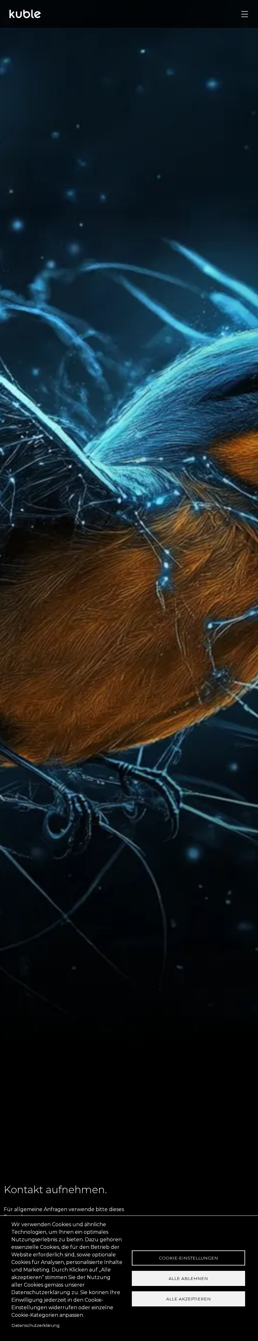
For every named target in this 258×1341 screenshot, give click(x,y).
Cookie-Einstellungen (188, 1257)
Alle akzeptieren (188, 1298)
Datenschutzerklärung (35, 1325)
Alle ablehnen (188, 1278)
